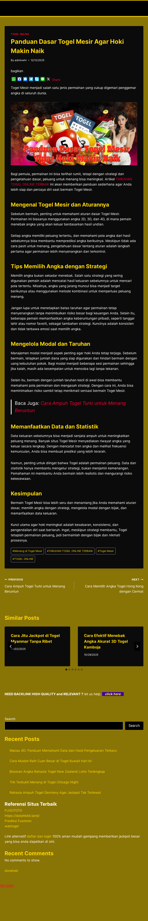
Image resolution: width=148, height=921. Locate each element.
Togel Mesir (106, 550)
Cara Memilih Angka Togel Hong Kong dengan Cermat (114, 585)
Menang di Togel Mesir (27, 550)
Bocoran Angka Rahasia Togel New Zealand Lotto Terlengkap (57, 771)
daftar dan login (39, 836)
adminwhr (21, 60)
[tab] (66, 670)
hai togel (6, 885)
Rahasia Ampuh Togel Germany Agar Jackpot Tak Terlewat (55, 792)
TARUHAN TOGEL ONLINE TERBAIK (70, 550)
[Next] (137, 646)
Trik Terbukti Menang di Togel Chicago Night (44, 782)
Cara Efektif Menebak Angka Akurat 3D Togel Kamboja (106, 641)
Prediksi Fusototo (18, 821)
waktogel (12, 826)
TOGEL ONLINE (20, 34)
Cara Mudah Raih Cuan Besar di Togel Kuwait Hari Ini (51, 761)
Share (56, 80)
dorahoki (11, 871)
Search (10, 719)
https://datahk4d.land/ (22, 816)
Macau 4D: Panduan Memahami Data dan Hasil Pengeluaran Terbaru (63, 750)
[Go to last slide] (11, 646)
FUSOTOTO (13, 810)
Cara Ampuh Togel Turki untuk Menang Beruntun (35, 585)
